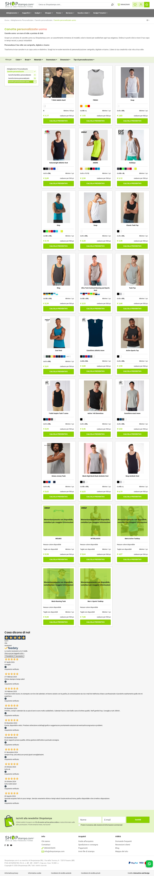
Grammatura (51, 60)
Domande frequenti (123, 841)
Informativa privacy (11, 873)
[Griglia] (147, 20)
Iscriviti (138, 820)
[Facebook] (5, 845)
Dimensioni (64, 60)
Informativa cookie (34, 873)
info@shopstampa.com (54, 851)
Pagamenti (83, 848)
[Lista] (148, 20)
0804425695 (125, 4)
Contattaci (45, 844)
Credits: (138, 873)
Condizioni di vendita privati (90, 873)
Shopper (48, 13)
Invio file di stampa (86, 851)
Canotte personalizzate (43, 20)
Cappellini (26, 13)
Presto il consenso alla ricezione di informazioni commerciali (101, 825)
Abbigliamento (11, 13)
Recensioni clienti (122, 844)
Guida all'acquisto (85, 841)
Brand (27, 60)
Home (7, 20)
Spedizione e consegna (88, 844)
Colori (18, 60)
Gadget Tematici (99, 13)
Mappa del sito (121, 851)
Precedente (9, 656)
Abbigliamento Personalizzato (22, 20)
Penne (58, 13)
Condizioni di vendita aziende (61, 873)
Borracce (69, 13)
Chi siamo (45, 841)
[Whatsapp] (149, 863)
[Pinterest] (8, 845)
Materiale (38, 60)
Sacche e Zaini (83, 13)
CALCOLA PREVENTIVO (58, 121)
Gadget (37, 13)
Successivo (19, 656)
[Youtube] (11, 845)
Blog (117, 848)
